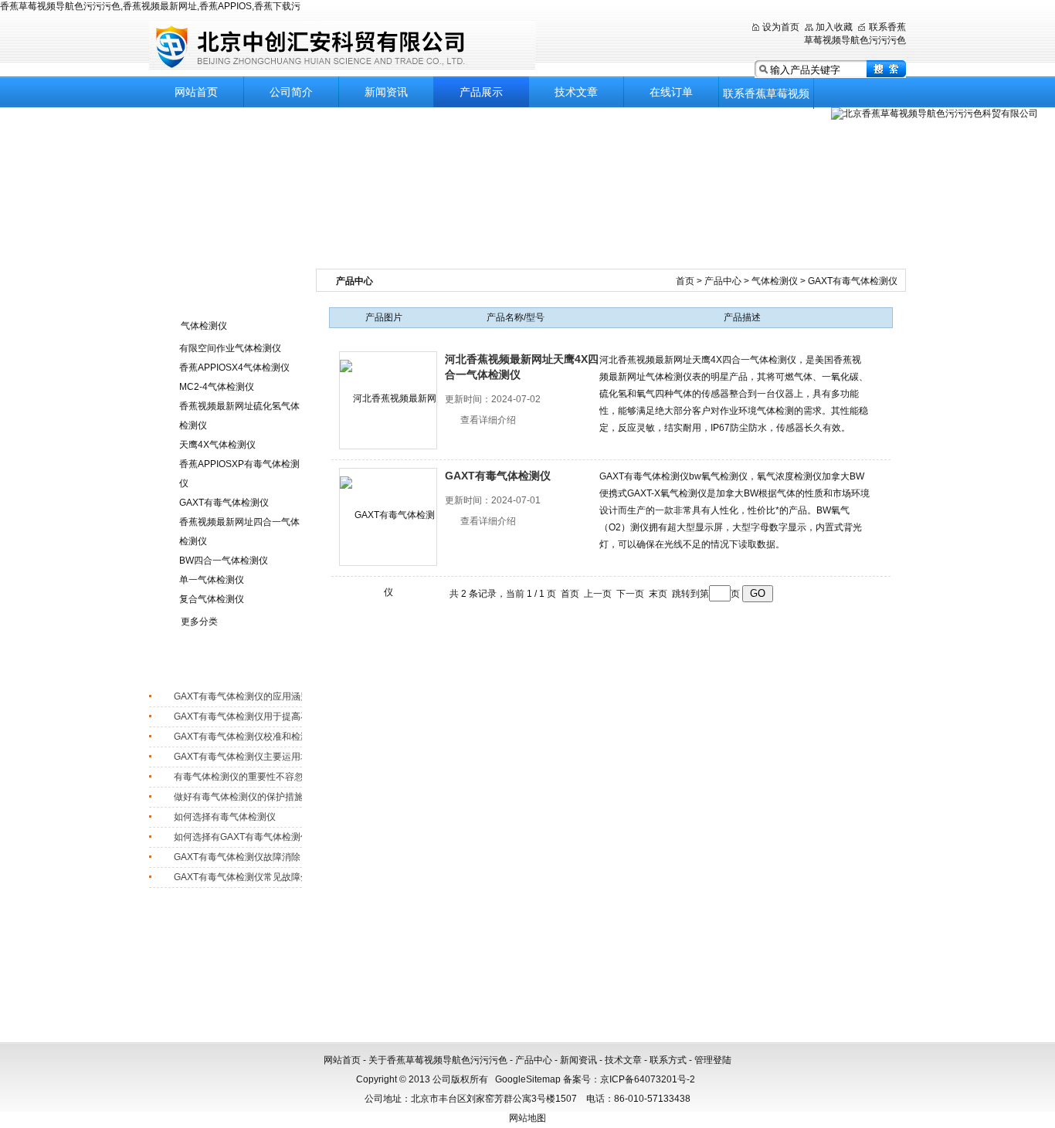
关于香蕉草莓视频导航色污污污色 (437, 1060)
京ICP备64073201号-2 (647, 1079)
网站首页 (196, 92)
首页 (686, 281)
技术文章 (576, 92)
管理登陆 (712, 1060)
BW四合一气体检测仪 (223, 560)
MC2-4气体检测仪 (216, 386)
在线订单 (671, 92)
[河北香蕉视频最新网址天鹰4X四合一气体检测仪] (388, 400)
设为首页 (780, 27)
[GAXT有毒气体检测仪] (388, 517)
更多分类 (199, 621)
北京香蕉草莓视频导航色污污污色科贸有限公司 (342, 46)
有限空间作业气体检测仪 (230, 348)
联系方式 (668, 1060)
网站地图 (527, 1118)
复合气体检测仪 (211, 599)
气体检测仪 (204, 325)
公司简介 (291, 92)
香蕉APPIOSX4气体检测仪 (234, 367)
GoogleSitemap (528, 1079)
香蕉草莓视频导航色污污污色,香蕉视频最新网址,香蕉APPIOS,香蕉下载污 (150, 6)
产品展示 (481, 92)
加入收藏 (834, 27)
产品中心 (724, 281)
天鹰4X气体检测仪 (217, 444)
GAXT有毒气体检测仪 (224, 502)
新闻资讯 (386, 92)
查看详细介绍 (488, 420)
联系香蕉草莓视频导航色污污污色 (766, 98)
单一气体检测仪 (211, 579)
